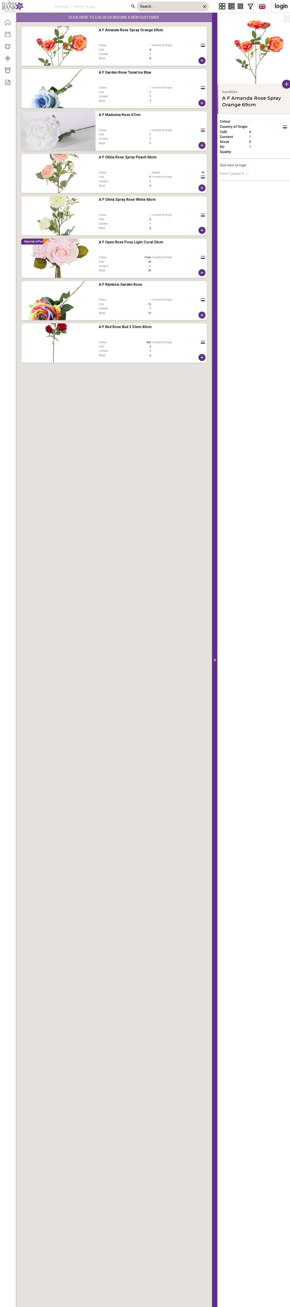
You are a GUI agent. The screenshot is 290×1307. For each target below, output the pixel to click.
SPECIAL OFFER (33, 241)
